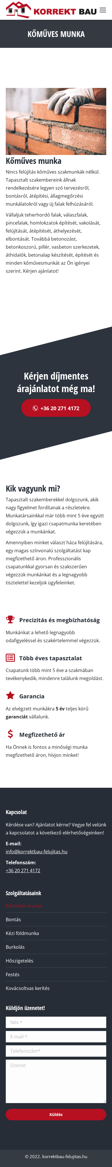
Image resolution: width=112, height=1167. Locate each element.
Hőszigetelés (19, 961)
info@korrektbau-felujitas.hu (36, 851)
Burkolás (15, 947)
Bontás (13, 919)
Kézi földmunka (22, 933)
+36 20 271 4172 (23, 870)
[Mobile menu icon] (102, 10)
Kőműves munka (24, 906)
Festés (13, 974)
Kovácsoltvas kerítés (28, 988)
